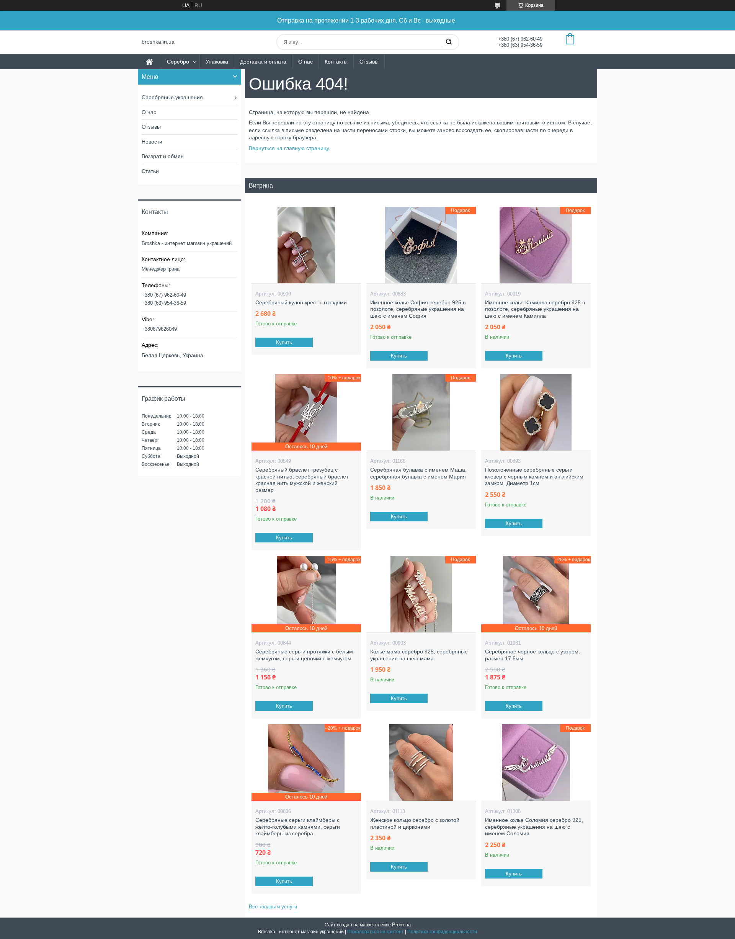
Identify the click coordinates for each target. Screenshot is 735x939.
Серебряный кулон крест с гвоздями (301, 302)
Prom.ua (401, 925)
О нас (305, 62)
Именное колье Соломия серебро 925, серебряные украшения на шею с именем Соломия (534, 826)
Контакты (336, 62)
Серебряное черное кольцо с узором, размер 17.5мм (532, 654)
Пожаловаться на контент (375, 931)
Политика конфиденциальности (442, 931)
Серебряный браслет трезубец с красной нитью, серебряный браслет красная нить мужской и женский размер (301, 480)
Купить (284, 342)
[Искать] (449, 42)
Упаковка (217, 62)
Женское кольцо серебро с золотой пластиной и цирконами (414, 823)
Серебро (178, 62)
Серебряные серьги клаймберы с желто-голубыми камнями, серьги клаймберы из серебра (297, 826)
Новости (152, 142)
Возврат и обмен (163, 156)
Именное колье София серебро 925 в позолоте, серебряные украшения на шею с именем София (418, 309)
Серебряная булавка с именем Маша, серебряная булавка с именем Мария (418, 473)
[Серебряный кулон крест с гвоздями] (306, 245)
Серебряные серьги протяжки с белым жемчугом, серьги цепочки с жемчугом (304, 654)
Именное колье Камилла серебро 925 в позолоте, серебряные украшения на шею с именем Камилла (535, 309)
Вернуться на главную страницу (289, 148)
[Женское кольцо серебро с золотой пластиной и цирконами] (420, 762)
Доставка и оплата (263, 62)
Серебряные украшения (172, 97)
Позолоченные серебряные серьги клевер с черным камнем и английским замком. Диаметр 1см (534, 476)
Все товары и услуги (273, 907)
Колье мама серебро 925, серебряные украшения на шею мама (419, 654)
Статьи (150, 171)
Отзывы (369, 62)
